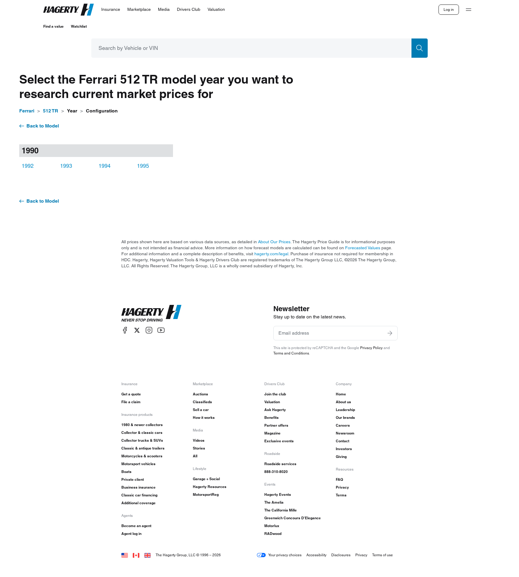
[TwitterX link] (137, 330)
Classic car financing (139, 495)
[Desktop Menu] (468, 9)
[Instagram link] (149, 330)
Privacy (342, 487)
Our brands (345, 417)
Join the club (275, 394)
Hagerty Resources (209, 487)
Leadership (345, 410)
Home (341, 394)
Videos (199, 440)
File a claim (131, 402)
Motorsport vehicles (138, 464)
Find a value (53, 26)
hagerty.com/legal (271, 253)
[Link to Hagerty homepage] (151, 313)
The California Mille (280, 510)
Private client (132, 479)
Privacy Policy (371, 348)
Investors (344, 449)
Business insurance (138, 487)
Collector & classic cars (141, 432)
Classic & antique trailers (143, 448)
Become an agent (136, 526)
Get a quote (131, 394)
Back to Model (42, 125)
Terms (341, 495)
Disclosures (341, 555)
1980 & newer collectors (142, 425)
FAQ (339, 479)
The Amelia (274, 502)
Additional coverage (138, 503)
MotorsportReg (206, 494)
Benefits (271, 417)
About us (343, 402)
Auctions (200, 394)
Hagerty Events (277, 494)
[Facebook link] (125, 330)
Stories (199, 448)
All (195, 456)
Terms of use (382, 555)
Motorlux (271, 526)
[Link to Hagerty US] (124, 555)
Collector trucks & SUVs (142, 440)
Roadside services (280, 464)
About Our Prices (274, 241)
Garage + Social (206, 479)
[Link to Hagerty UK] (147, 555)
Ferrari (26, 110)
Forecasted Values (362, 247)
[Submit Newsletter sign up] (390, 333)
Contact (342, 441)
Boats (126, 472)
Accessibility (316, 555)
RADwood (272, 534)
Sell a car (201, 410)
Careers (343, 425)
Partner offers (276, 425)
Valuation (272, 402)
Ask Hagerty (275, 410)
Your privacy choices (285, 555)
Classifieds (202, 402)
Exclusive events (279, 441)
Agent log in (131, 534)
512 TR (50, 110)
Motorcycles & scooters (141, 456)
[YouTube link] (161, 330)
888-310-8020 (276, 472)
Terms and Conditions (291, 353)
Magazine (272, 433)
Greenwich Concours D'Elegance (292, 518)
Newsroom (345, 433)
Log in (449, 9)
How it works (204, 417)
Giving (341, 457)
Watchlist (79, 26)
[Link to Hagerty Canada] (136, 555)
